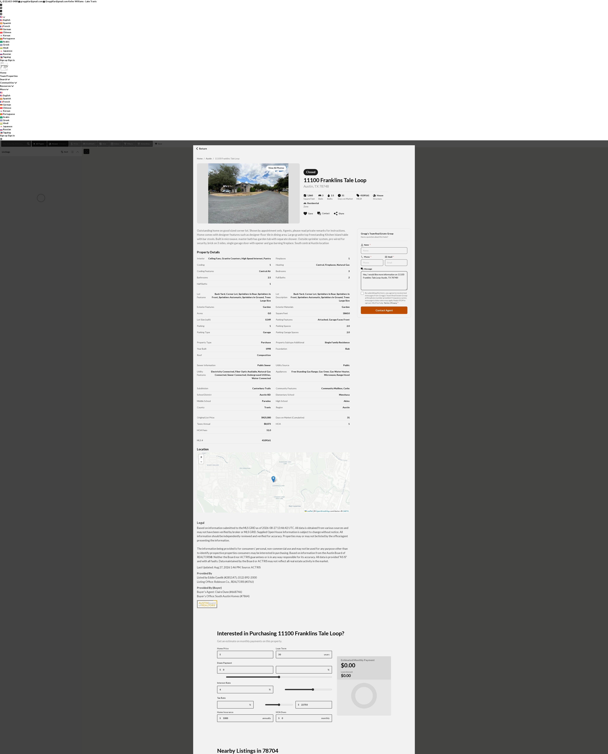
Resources (5, 86)
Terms (386, 303)
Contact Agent (384, 310)
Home (200, 158)
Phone (367, 257)
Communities (7, 82)
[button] (273, 479)
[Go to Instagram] (1, 7)
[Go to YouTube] (1, 14)
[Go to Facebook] (1, 4)
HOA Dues (281, 712)
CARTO (346, 511)
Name (367, 245)
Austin (209, 158)
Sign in (11, 60)
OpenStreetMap (322, 511)
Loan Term (281, 648)
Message (368, 269)
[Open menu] (1, 139)
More (3, 89)
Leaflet (310, 511)
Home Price (223, 648)
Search (3, 79)
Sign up (3, 60)
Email (391, 257)
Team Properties (9, 76)
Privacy (394, 303)
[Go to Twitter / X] (1, 11)
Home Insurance (225, 712)
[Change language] (2, 17)
